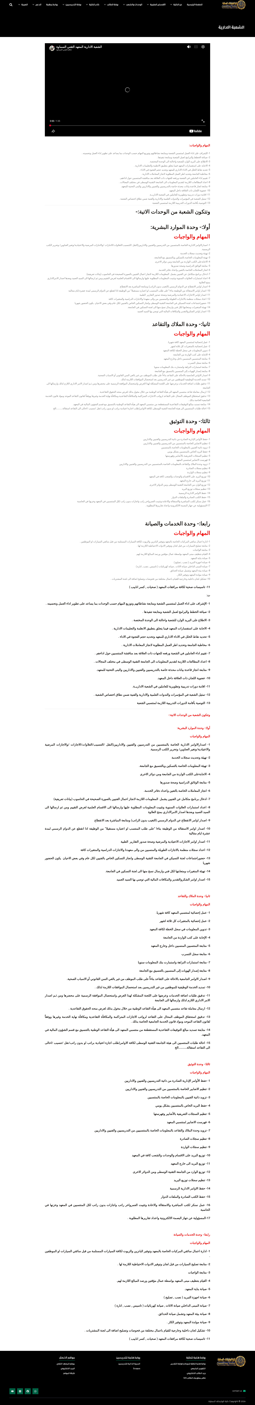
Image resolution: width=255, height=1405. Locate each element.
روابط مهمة (52, 4)
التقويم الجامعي (198, 1368)
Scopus (136, 1368)
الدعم (38, 4)
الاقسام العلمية (158, 4)
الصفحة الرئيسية (194, 4)
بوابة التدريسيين (73, 4)
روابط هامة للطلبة (196, 1358)
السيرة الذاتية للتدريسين (129, 1364)
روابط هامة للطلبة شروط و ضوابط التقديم (188, 1364)
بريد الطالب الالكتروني (196, 1373)
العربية (24, 4)
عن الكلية (177, 4)
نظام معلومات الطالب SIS (194, 1378)
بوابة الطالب (112, 4)
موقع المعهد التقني (66, 1364)
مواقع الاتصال (67, 1358)
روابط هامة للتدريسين (128, 1358)
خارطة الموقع (69, 1373)
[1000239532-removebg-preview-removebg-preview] (234, 4)
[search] (10, 4)
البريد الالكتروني (68, 1368)
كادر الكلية (94, 4)
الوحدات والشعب (134, 4)
